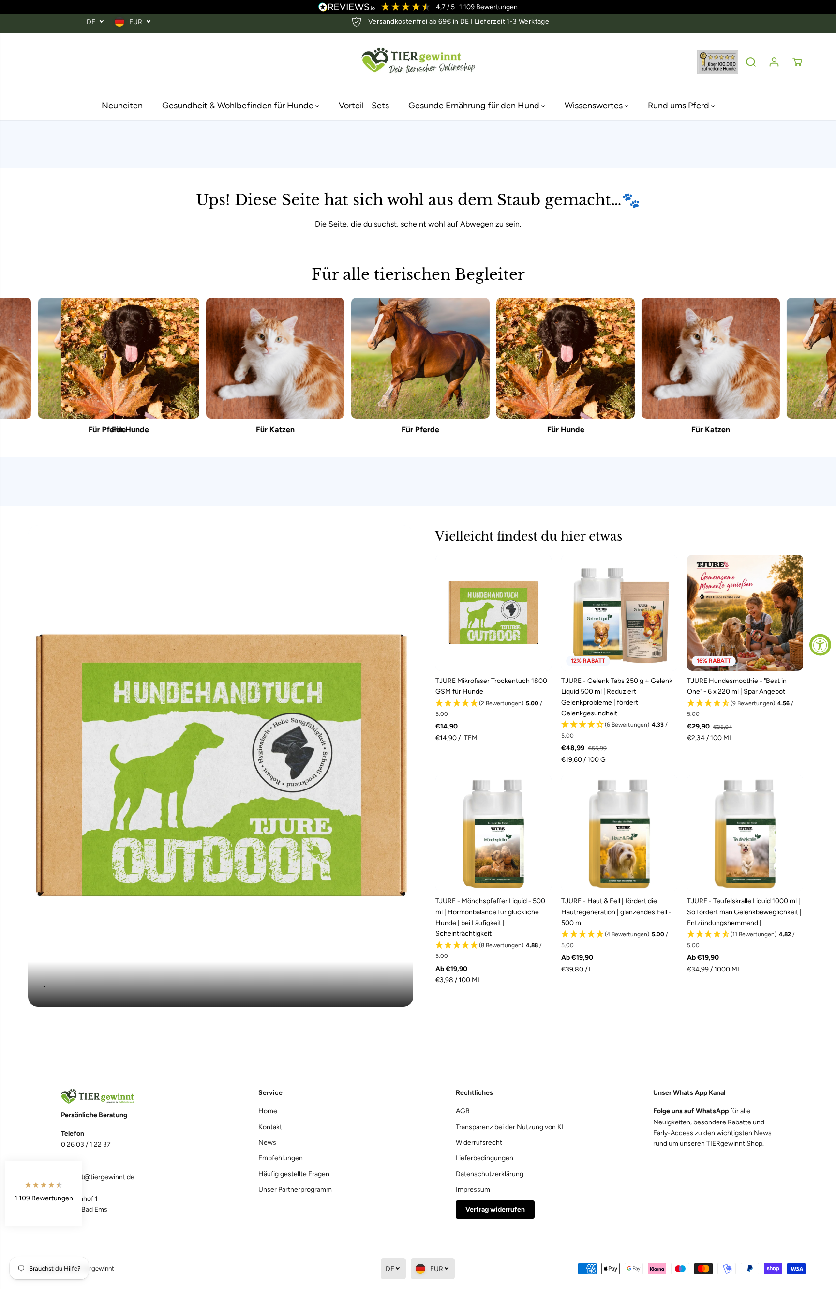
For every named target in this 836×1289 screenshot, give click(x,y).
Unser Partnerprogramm (295, 1189)
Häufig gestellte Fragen (293, 1174)
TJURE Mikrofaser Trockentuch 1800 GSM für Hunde (491, 686)
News (267, 1142)
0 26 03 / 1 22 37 (86, 1144)
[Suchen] (750, 62)
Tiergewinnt (97, 1268)
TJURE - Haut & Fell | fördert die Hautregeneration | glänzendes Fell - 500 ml (616, 912)
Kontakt (270, 1127)
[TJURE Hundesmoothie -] (745, 613)
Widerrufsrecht (479, 1142)
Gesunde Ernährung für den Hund (474, 105)
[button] (493, 709)
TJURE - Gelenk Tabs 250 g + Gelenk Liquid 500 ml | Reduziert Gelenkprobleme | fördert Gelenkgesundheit (616, 697)
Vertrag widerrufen (495, 1209)
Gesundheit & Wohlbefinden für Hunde (238, 105)
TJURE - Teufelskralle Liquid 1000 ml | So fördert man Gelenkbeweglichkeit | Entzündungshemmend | (744, 912)
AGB (463, 1111)
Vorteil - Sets (364, 105)
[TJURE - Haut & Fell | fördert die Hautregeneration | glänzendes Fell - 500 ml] (619, 833)
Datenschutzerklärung (489, 1174)
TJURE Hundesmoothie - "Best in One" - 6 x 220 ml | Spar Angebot (737, 686)
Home (267, 1111)
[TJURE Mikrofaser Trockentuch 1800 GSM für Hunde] (493, 613)
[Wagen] (797, 62)
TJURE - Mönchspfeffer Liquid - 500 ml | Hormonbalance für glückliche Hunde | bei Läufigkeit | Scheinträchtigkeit (490, 917)
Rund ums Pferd (679, 105)
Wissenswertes (595, 105)
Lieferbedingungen (484, 1158)
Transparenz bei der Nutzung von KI (510, 1127)
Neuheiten (122, 105)
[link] (122, 1096)
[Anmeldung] (774, 62)
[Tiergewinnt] (418, 62)
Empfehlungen (280, 1158)
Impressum (473, 1189)
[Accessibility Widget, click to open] (820, 644)
